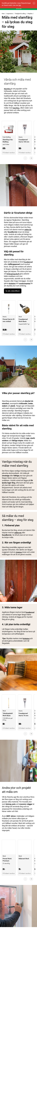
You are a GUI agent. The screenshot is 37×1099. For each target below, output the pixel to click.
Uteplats (30, 13)
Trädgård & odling (20, 13)
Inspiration (9, 13)
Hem (3, 13)
